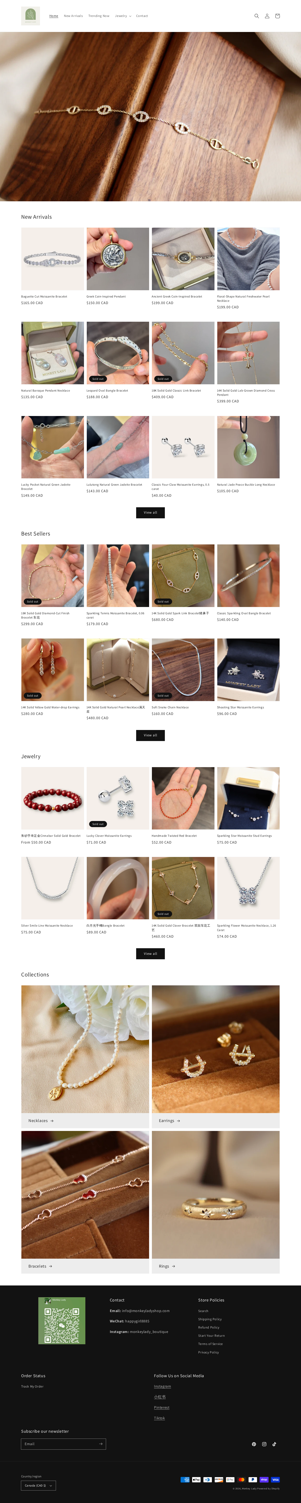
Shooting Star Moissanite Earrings (240, 707)
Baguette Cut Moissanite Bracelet (44, 296)
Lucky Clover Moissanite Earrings (109, 836)
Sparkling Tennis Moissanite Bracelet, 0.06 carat (115, 615)
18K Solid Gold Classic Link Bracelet (176, 391)
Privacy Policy (208, 1352)
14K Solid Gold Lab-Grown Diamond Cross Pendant (246, 393)
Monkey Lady (249, 1488)
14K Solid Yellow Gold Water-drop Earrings (50, 707)
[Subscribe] (100, 1444)
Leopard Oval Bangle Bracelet (107, 391)
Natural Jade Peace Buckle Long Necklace (246, 485)
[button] (122, 16)
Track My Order (32, 1386)
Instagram (162, 1386)
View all (150, 512)
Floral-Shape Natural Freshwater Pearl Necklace (243, 298)
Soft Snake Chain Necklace (170, 707)
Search (203, 1311)
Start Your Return (211, 1335)
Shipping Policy (210, 1319)
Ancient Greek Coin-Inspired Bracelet (177, 296)
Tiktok (159, 1418)
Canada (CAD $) (35, 1485)
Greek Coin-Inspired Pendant (106, 296)
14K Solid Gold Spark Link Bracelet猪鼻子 (180, 613)
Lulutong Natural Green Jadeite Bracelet (114, 485)
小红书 (160, 1396)
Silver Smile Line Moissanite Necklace (47, 926)
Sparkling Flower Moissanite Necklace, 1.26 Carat (246, 928)
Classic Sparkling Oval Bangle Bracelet (244, 613)
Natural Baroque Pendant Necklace (45, 391)
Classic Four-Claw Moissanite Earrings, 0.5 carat (180, 487)
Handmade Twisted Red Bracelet (174, 836)
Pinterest (161, 1407)
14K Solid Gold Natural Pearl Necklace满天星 (116, 709)
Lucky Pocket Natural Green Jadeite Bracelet (45, 487)
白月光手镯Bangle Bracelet (106, 926)
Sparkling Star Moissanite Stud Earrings (244, 836)
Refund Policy (208, 1327)
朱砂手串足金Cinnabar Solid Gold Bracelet (50, 836)
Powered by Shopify (268, 1488)
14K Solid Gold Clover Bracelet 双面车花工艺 (181, 928)
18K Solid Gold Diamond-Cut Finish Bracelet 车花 (45, 615)
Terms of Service (210, 1344)
